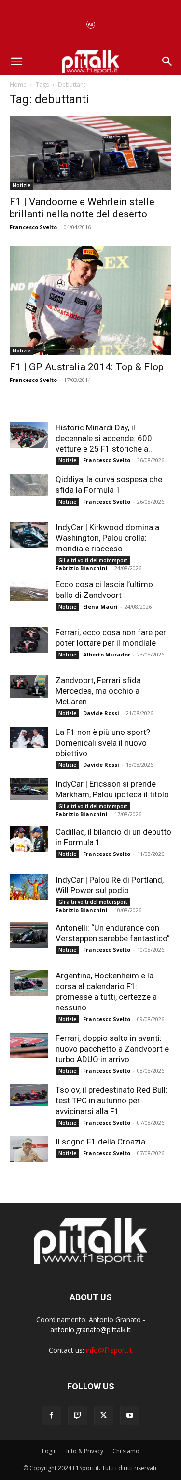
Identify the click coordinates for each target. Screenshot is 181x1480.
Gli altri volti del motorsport (92, 560)
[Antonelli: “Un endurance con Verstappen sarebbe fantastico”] (29, 935)
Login (49, 1451)
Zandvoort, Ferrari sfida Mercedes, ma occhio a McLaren (98, 690)
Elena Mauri (100, 606)
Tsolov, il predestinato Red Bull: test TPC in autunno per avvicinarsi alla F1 (111, 1100)
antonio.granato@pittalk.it (90, 1329)
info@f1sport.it (109, 1350)
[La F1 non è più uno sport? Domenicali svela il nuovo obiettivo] (29, 737)
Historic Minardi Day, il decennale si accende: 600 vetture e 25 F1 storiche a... (105, 438)
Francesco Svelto (33, 226)
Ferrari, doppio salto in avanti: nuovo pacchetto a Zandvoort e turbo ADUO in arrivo (112, 1048)
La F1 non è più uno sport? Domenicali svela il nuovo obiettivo (103, 742)
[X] (103, 1415)
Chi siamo (125, 1451)
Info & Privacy (84, 1451)
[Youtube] (129, 1415)
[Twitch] (77, 1415)
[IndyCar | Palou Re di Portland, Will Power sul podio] (29, 887)
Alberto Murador (106, 654)
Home (18, 84)
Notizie (21, 185)
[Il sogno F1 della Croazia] (29, 1149)
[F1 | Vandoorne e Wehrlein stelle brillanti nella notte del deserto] (90, 153)
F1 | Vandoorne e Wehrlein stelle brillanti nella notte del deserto (82, 208)
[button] (16, 61)
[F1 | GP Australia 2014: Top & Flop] (90, 300)
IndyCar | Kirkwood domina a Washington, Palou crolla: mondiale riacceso (107, 537)
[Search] (167, 61)
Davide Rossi (101, 713)
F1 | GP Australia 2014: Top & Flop (87, 367)
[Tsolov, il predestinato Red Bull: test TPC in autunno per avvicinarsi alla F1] (29, 1095)
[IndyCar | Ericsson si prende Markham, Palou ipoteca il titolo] (29, 789)
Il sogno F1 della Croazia (100, 1141)
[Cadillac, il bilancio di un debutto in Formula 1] (29, 839)
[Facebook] (51, 1415)
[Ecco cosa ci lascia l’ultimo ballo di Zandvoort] (29, 590)
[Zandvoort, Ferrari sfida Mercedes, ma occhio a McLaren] (29, 686)
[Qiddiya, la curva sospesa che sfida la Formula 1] (29, 485)
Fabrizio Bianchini (82, 568)
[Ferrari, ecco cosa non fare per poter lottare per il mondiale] (29, 640)
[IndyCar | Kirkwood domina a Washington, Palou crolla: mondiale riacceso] (29, 535)
